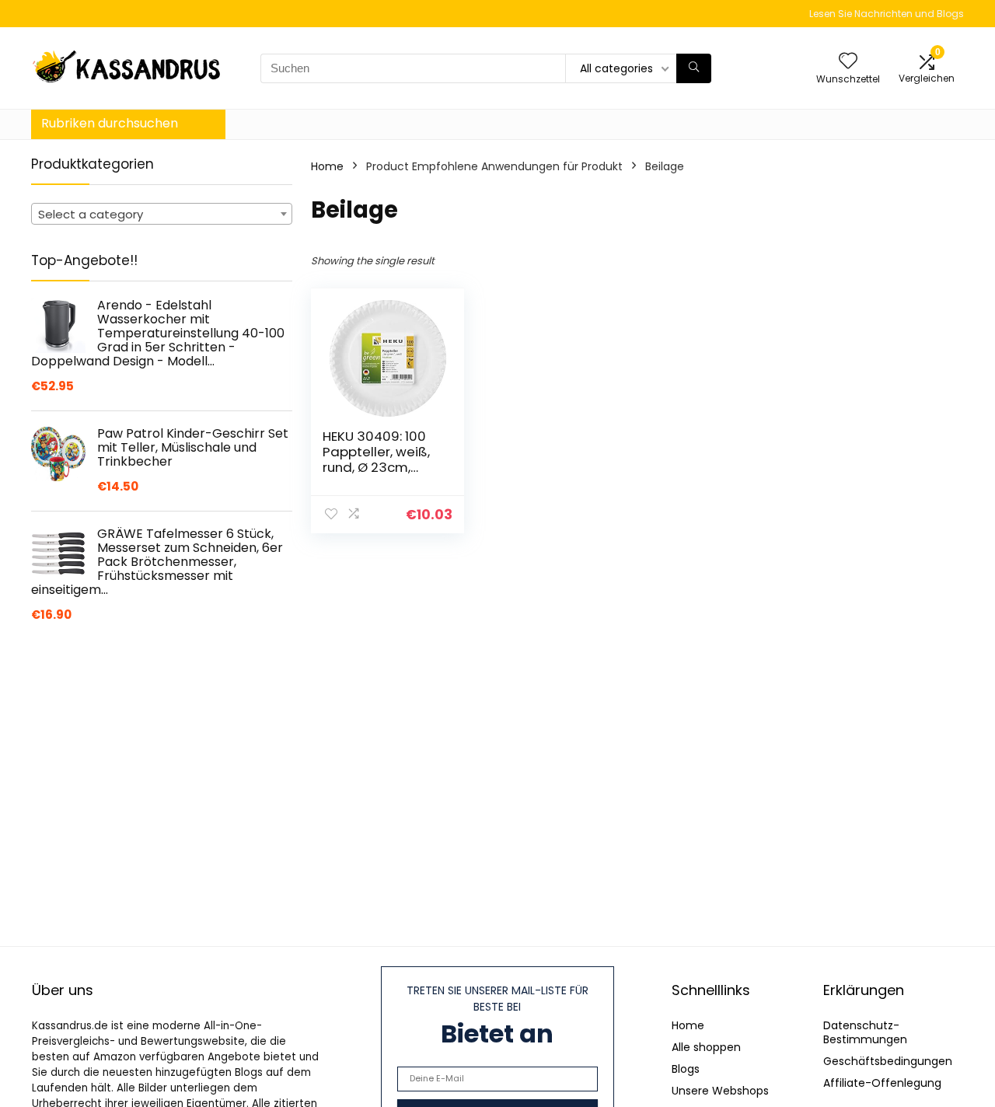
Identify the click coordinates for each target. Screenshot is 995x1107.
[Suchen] (693, 68)
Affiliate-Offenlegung (882, 1083)
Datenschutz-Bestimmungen (865, 1032)
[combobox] (161, 214)
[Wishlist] (848, 62)
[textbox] (162, 214)
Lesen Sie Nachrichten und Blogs (886, 13)
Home (327, 166)
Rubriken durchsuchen (109, 123)
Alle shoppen (706, 1047)
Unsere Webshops (720, 1090)
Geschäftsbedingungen (887, 1061)
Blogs (686, 1069)
